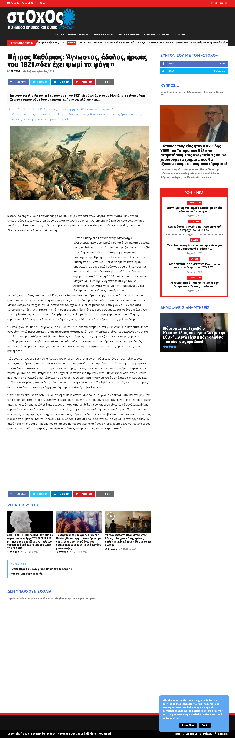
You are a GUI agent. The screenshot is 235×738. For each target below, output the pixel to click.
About (43, 3)
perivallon (194, 202)
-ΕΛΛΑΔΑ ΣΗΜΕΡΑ (128, 34)
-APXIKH (59, 34)
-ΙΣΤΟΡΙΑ (180, 34)
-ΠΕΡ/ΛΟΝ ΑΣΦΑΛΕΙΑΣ (157, 34)
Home (177, 733)
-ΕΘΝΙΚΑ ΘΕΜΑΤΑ (78, 34)
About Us (192, 733)
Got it (205, 725)
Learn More (188, 725)
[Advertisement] (40, 261)
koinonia (194, 221)
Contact (223, 733)
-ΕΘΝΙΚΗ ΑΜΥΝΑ (104, 34)
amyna (194, 240)
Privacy (207, 733)
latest (194, 259)
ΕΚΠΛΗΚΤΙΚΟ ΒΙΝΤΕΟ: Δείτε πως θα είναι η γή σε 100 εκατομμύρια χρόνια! (62, 109)
